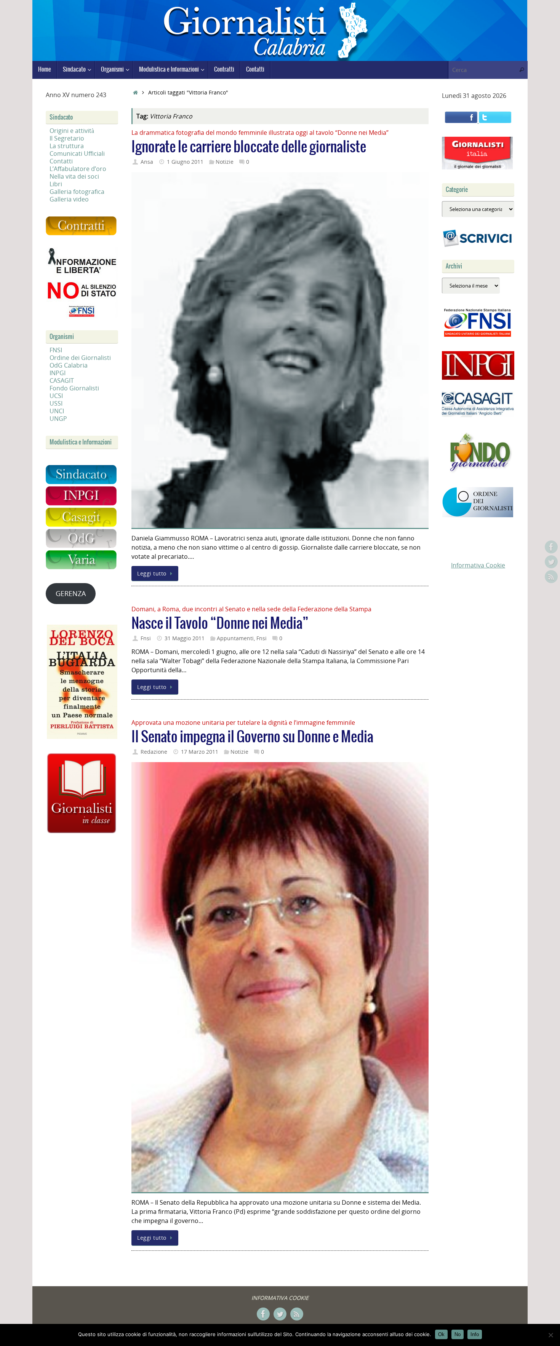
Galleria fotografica (77, 191)
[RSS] (551, 576)
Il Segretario (67, 138)
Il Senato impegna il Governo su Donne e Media (252, 737)
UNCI (57, 411)
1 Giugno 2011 (185, 161)
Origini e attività (72, 130)
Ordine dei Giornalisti (80, 357)
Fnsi (146, 638)
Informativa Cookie (478, 565)
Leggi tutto (151, 573)
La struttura (67, 146)
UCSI (56, 396)
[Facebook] (551, 546)
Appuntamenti (235, 638)
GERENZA (71, 593)
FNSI (56, 350)
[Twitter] (551, 561)
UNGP (58, 418)
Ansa (147, 161)
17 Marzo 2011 (199, 751)
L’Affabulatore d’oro (78, 169)
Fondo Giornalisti (74, 388)
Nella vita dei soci (74, 176)
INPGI (58, 373)
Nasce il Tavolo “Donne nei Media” (220, 623)
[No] (550, 1335)
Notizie (225, 161)
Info (474, 1334)
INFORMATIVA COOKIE (280, 1297)
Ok (441, 1334)
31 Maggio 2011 (185, 638)
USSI (56, 403)
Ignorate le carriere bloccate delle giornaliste (248, 147)
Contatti (61, 161)
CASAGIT (62, 380)
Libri (56, 184)
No (457, 1334)
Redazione (154, 751)
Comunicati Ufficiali (77, 153)
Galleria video (69, 199)
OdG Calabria (69, 365)
